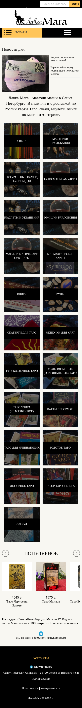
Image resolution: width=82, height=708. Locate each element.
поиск (74, 4)
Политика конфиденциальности (41, 688)
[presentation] (5, 553)
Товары (21, 32)
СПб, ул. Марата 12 (14, 9)
